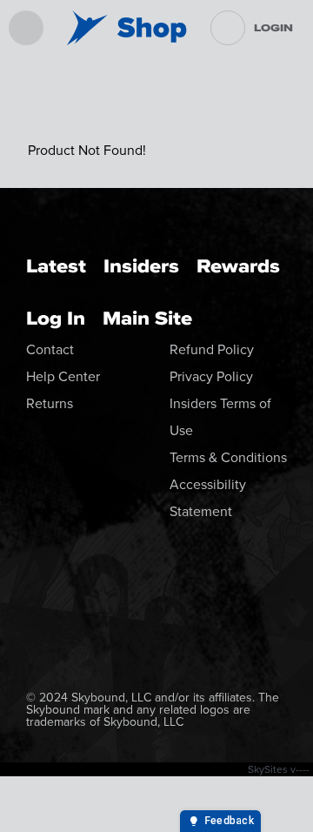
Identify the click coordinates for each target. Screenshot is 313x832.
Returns (49, 403)
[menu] (26, 27)
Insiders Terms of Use (220, 416)
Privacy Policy (211, 376)
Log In (55, 318)
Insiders (141, 266)
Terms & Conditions (228, 456)
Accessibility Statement (208, 497)
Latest (56, 266)
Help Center (63, 376)
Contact (50, 349)
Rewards (238, 266)
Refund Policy (212, 349)
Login (273, 28)
